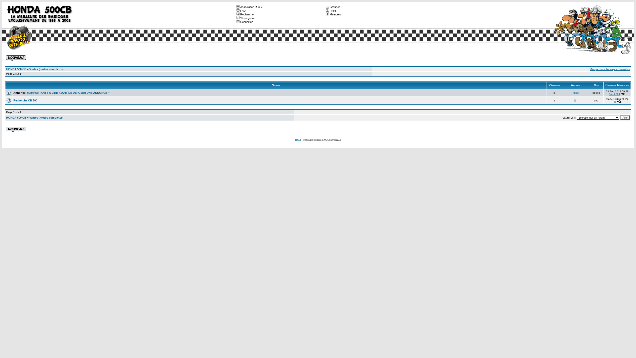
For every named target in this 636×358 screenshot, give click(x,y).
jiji (575, 100)
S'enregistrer (248, 18)
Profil (333, 10)
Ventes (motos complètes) (46, 69)
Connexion (246, 21)
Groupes (335, 6)
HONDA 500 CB (16, 69)
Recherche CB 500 (25, 100)
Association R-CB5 (251, 6)
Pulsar (575, 92)
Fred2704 (614, 94)
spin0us (337, 139)
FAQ (243, 10)
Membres (335, 14)
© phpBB (307, 139)
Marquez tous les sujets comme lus (610, 69)
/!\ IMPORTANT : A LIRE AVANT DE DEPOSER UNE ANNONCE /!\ (68, 92)
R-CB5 (298, 139)
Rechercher (247, 14)
